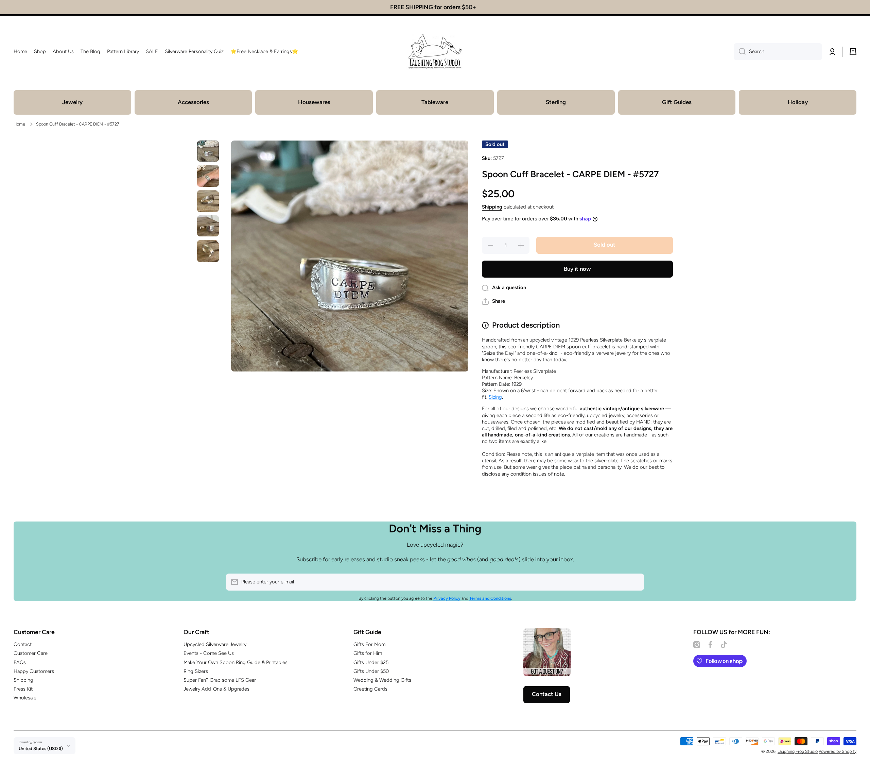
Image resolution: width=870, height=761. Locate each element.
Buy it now (577, 268)
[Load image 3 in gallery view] (208, 201)
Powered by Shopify (837, 751)
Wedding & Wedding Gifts (382, 680)
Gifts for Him (367, 653)
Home (19, 124)
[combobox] (778, 51)
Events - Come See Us (209, 653)
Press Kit (23, 689)
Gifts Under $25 (370, 662)
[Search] (740, 51)
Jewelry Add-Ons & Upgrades (216, 689)
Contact (23, 644)
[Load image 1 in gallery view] (208, 151)
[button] (853, 51)
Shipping (492, 207)
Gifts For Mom (369, 644)
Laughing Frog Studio (798, 751)
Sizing (495, 397)
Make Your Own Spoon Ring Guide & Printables (236, 662)
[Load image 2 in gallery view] (208, 176)
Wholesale (25, 698)
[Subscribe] (635, 582)
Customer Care (31, 653)
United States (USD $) (41, 748)
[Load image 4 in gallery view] (208, 225)
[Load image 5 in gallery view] (208, 251)
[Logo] (435, 52)
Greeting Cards (370, 689)
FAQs (20, 662)
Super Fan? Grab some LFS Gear (220, 680)
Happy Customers (34, 671)
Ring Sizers (196, 671)
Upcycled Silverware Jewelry (215, 644)
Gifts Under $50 (371, 671)
